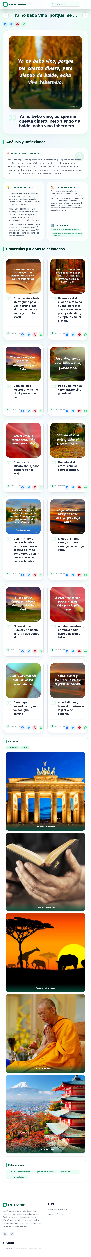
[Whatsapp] (23, 24)
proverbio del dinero (17, 1177)
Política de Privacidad (57, 1209)
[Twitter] (11, 24)
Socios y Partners (56, 1214)
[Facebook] (5, 24)
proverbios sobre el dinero (20, 1172)
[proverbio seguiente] (85, 15)
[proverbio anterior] (6, 15)
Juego (24, 747)
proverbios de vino (69, 1172)
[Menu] (85, 4)
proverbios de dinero (46, 1172)
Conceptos (12, 747)
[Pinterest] (17, 24)
